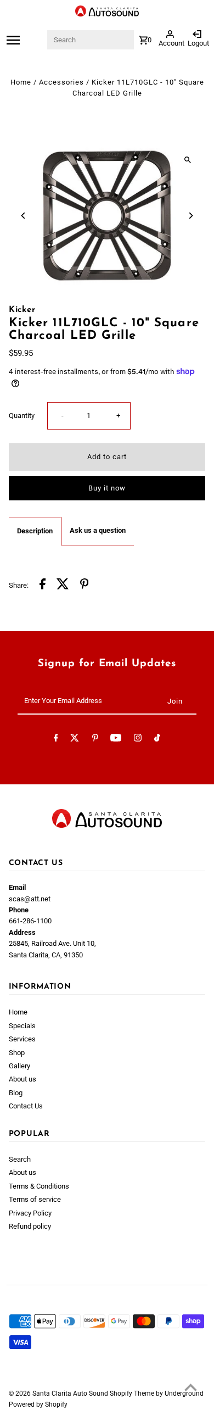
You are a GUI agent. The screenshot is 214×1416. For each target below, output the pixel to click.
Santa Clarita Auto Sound (71, 1393)
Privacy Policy (30, 1213)
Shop (17, 1053)
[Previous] (24, 215)
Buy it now (107, 488)
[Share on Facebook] (43, 585)
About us (22, 1079)
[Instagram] (138, 739)
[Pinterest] (95, 739)
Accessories (61, 82)
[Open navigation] (26, 40)
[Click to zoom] (187, 159)
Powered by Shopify (38, 1404)
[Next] (190, 215)
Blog (15, 1093)
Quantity (22, 415)
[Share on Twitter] (63, 585)
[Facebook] (56, 739)
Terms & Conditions (39, 1186)
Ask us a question (98, 530)
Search (20, 1159)
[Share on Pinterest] (84, 585)
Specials (22, 1026)
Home (20, 82)
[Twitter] (74, 739)
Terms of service (35, 1199)
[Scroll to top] (190, 1387)
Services (22, 1039)
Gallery (19, 1066)
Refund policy (30, 1226)
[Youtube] (115, 739)
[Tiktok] (157, 739)
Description (35, 531)
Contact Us (26, 1106)
